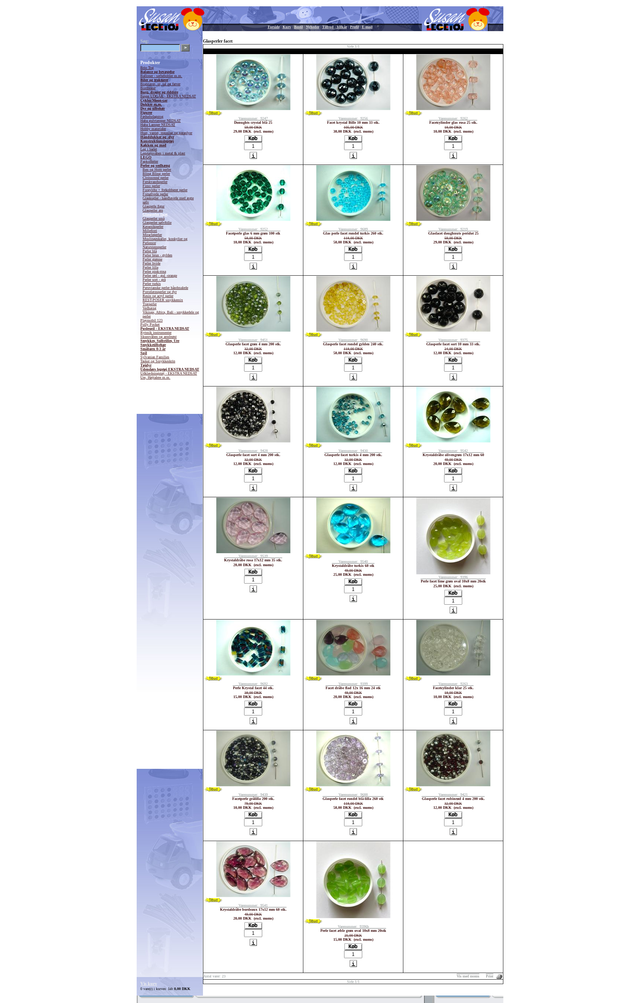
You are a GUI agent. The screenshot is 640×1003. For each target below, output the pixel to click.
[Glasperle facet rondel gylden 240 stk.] (353, 330)
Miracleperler (152, 235)
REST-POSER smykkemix (163, 300)
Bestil (298, 27)
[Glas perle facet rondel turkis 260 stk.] (353, 219)
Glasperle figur (153, 206)
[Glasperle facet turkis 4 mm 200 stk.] (353, 441)
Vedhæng (149, 308)
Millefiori (150, 231)
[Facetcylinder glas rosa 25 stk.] (453, 109)
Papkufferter (149, 161)
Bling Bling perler (156, 174)
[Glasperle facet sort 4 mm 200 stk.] (253, 441)
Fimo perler (151, 186)
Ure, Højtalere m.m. (155, 377)
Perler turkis (152, 284)
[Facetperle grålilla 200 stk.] (253, 785)
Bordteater (148, 88)
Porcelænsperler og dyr (160, 292)
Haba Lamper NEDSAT (157, 125)
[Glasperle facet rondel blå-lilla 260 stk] (353, 785)
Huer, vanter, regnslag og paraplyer (166, 133)
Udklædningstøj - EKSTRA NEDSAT (168, 373)
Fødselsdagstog (151, 116)
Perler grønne (152, 259)
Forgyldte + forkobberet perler (165, 190)
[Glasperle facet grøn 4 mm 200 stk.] (253, 330)
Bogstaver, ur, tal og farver (160, 84)
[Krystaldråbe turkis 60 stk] (353, 552)
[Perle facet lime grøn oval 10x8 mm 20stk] (453, 573)
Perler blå (150, 251)
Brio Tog (147, 68)
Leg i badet (148, 149)
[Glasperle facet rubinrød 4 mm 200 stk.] (453, 785)
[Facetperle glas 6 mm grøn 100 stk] (253, 219)
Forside (274, 27)
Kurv (287, 27)
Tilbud (328, 27)
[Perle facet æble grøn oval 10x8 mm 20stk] (353, 917)
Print (489, 976)
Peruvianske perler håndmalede (165, 288)
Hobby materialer (153, 129)
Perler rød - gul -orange (160, 275)
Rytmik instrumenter (155, 333)
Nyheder (312, 27)
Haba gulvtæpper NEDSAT (160, 121)
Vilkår (342, 27)
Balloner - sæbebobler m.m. (161, 76)
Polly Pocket (150, 324)
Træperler (150, 304)
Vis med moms (468, 976)
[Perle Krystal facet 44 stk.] (253, 674)
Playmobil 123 (151, 320)
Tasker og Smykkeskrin (157, 361)
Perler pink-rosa (154, 271)
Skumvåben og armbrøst (158, 337)
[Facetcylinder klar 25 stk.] (453, 674)
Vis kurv (148, 983)
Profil (354, 27)
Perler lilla (150, 267)
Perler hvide (151, 263)
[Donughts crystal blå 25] (253, 109)
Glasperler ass (153, 210)
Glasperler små (153, 218)
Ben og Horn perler (157, 169)
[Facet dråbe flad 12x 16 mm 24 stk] (353, 674)
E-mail (367, 27)
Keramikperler (153, 227)
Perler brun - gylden (157, 255)
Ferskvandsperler (155, 182)
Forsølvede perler (155, 194)
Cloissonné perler (156, 178)
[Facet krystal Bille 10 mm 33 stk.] (353, 109)
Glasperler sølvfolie (157, 222)
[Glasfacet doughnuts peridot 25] (453, 219)
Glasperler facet (155, 214)
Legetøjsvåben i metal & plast (162, 153)
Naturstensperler (154, 247)
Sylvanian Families (154, 357)
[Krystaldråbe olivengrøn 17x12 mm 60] (453, 441)
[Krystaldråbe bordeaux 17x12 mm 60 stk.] (253, 896)
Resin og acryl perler (158, 296)
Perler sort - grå (154, 280)
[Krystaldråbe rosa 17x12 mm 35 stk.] (253, 552)
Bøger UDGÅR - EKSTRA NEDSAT (168, 96)
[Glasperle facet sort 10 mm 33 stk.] (453, 330)
